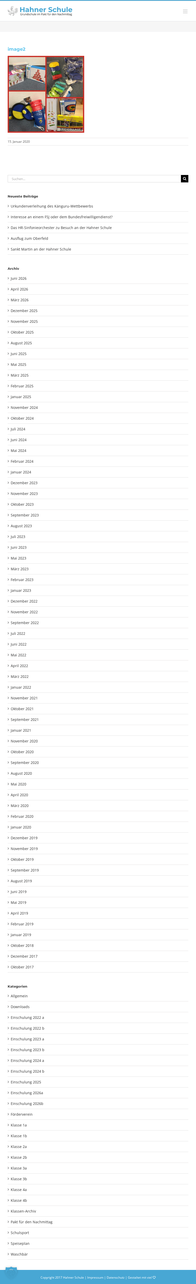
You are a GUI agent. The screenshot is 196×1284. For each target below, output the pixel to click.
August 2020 (21, 773)
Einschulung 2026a (27, 1092)
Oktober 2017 (22, 967)
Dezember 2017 (24, 956)
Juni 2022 (19, 644)
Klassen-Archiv (23, 1211)
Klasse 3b (19, 1178)
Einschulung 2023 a (27, 1039)
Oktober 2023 (22, 504)
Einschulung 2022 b (27, 1028)
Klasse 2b (19, 1157)
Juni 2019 (19, 891)
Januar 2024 (21, 472)
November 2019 (24, 848)
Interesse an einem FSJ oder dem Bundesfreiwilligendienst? (62, 216)
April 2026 (19, 289)
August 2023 (21, 525)
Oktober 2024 (22, 418)
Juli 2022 (18, 633)
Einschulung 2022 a (27, 1017)
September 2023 (25, 515)
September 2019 (25, 870)
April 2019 (19, 913)
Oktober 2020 (22, 751)
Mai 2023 (18, 558)
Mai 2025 (18, 364)
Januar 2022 (21, 687)
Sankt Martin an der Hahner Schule (41, 249)
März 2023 (20, 568)
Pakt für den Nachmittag (32, 1221)
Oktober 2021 (22, 708)
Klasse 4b (19, 1200)
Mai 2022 (18, 655)
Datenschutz (116, 1277)
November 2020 (24, 741)
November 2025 (24, 321)
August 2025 (21, 342)
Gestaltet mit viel (140, 1277)
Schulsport (20, 1232)
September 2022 (25, 622)
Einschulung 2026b (27, 1103)
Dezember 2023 (24, 482)
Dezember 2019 (24, 837)
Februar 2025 (22, 386)
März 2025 (20, 375)
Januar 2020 (21, 827)
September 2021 (25, 719)
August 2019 (21, 880)
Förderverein (22, 1114)
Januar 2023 (21, 590)
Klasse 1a (19, 1125)
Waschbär (19, 1254)
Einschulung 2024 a (27, 1060)
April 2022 (19, 665)
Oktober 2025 (22, 332)
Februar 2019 (22, 923)
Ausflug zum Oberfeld (29, 238)
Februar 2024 (22, 461)
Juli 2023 (18, 536)
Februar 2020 (22, 816)
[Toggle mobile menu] (185, 11)
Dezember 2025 (24, 310)
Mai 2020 (18, 784)
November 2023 (24, 493)
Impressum (95, 1277)
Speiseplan (20, 1243)
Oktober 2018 (22, 945)
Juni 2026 (19, 278)
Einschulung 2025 (26, 1082)
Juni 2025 (19, 353)
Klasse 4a (19, 1189)
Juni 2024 (19, 439)
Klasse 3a (19, 1168)
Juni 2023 (19, 547)
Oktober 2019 (22, 859)
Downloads (20, 1006)
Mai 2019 (18, 902)
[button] (11, 1272)
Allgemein (19, 995)
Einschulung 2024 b (27, 1071)
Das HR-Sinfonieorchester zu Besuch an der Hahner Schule (61, 227)
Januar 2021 (21, 730)
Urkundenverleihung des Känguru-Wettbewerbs (52, 206)
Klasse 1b (19, 1135)
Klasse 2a (19, 1146)
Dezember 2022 (24, 601)
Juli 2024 (18, 429)
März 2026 (20, 299)
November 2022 (24, 611)
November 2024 (24, 407)
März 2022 (20, 676)
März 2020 (20, 805)
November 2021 (24, 698)
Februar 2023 (22, 579)
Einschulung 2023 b (27, 1049)
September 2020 (25, 762)
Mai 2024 (18, 450)
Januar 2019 (21, 934)
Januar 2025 (21, 396)
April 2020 (19, 794)
